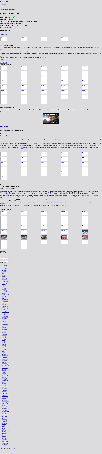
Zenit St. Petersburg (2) (5, 443)
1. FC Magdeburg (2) (4, 267)
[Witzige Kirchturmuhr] (65, 68)
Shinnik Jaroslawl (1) (4, 398)
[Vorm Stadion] (24, 227)
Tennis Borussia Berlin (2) (5, 417)
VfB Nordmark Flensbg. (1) (5, 430)
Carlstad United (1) (4, 288)
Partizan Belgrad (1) (4, 377)
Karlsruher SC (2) (4, 352)
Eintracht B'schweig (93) (5, 299)
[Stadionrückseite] (85, 159)
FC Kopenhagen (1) (4, 314)
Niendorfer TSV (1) (4, 370)
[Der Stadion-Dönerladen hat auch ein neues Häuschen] (44, 39)
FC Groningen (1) (4, 311)
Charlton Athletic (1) (4, 290)
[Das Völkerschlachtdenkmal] (44, 154)
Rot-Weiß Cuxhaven (2, 59)
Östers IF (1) (3, 374)
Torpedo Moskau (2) (4, 419)
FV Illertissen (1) (4, 331)
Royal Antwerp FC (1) (5, 388)
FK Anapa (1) (3, 322)
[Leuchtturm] (85, 92)
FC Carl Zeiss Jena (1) (5, 308)
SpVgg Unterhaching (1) (5, 403)
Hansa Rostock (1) (4, 339)
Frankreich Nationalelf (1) (5, 328)
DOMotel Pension (61, 147)
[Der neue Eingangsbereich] (4, 39)
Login (1, 447)
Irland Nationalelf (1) (4, 348)
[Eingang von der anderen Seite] (24, 39)
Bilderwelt (3, 5)
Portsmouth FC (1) (4, 379)
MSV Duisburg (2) (4, 366)
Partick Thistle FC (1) (4, 376)
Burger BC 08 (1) (4, 286)
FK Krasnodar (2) (4, 323)
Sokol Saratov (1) (4, 399)
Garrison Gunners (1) (4, 332)
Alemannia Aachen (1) (5, 272)
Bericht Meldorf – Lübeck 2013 (4, 34)
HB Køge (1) (3, 340)
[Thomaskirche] (44, 173)
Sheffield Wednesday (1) (5, 397)
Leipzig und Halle (4, 126)
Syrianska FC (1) (4, 415)
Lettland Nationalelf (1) (5, 359)
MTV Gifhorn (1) (4, 367)
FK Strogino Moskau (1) (5, 324)
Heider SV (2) (3, 341)
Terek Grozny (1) (4, 418)
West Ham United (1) (4, 440)
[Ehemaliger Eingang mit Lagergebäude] (44, 77)
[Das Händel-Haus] (24, 218)
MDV (44, 147)
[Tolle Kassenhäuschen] (4, 77)
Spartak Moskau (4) (4, 400)
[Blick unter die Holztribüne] (85, 77)
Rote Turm (55, 204)
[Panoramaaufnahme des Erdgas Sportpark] (51, 197)
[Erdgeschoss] (65, 154)
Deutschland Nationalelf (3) (5, 292)
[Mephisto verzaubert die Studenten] (85, 173)
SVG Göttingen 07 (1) (5, 414)
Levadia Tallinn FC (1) (5, 360)
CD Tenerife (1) (4, 289)
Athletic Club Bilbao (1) (5, 278)
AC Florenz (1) (4, 271)
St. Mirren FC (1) (4, 404)
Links (2, 7)
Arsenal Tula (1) (4, 276)
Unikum (22, 148)
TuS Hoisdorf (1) (4, 424)
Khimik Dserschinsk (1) (5, 355)
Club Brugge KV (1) (4, 291)
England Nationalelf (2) (5, 301)
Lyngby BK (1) (4, 362)
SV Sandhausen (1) (4, 410)
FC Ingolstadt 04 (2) (4, 313)
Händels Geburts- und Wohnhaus (10, 192)
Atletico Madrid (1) (4, 279)
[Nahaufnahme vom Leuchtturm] (44, 96)
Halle (55, 191)
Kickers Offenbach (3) (5, 356)
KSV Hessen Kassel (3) (5, 357)
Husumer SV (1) (4, 345)
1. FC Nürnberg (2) (4, 268)
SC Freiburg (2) (4, 391)
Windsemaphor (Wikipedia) (3, 62)
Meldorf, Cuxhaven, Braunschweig (7, 9)
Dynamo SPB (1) (4, 298)
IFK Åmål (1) (3, 347)
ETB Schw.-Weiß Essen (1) (5, 302)
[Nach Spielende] (4, 87)
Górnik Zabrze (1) (4, 335)
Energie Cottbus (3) (4, 300)
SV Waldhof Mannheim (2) (5, 411)
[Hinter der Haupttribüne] (24, 168)
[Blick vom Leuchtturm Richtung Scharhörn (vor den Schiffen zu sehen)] (4, 96)
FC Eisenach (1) (4, 309)
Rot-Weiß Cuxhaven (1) (5, 386)
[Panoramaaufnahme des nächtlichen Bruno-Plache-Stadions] (4, 168)
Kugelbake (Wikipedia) (3, 61)
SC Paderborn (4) (4, 392)
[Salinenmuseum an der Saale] (24, 222)
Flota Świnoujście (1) (4, 327)
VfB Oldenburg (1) (4, 431)
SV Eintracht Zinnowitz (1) (5, 408)
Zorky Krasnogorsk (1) (5, 444)
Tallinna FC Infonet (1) (5, 416)
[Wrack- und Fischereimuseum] (85, 68)
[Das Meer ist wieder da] (24, 101)
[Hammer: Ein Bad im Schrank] (24, 87)
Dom (48, 192)
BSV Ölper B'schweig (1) (5, 285)
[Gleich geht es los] (44, 82)
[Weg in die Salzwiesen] (65, 96)
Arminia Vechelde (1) (4, 275)
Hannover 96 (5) (4, 338)
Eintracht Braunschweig (3, 111)
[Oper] (65, 168)
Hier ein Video (40, 193)
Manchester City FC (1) (5, 364)
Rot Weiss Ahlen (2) (4, 385)
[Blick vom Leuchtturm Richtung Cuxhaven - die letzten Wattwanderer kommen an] (24, 96)
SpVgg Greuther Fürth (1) (5, 402)
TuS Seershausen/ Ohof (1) (5, 425)
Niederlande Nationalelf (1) (5, 369)
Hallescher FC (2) (4, 336)
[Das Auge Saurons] (65, 222)
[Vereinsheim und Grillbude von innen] (85, 73)
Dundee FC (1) (4, 295)
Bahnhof (33, 147)
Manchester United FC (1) (5, 365)
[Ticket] (65, 87)
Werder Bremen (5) (4, 439)
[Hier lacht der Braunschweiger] (4, 213)
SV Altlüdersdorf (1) (4, 406)
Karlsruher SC (2, 112)
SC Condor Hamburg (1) (5, 389)
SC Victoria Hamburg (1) (5, 394)
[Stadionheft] (44, 87)
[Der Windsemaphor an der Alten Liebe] (24, 68)
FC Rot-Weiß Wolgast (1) (5, 317)
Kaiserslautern (24, 195)
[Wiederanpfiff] (85, 82)
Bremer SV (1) (4, 284)
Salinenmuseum (68, 193)
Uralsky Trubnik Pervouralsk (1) (6, 427)
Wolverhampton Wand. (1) (5, 441)
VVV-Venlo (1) (4, 438)
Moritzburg (62, 193)
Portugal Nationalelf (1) (5, 380)
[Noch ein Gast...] (44, 241)
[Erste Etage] (85, 154)
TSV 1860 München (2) (5, 421)
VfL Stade (1, 60)
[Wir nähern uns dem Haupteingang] (44, 164)
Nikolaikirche (75, 145)
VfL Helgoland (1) (4, 433)
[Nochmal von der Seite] (24, 159)
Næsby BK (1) (4, 372)
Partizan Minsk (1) (4, 378)
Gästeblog (3, 6)
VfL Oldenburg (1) (4, 434)
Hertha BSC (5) (4, 342)
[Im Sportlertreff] (4, 82)
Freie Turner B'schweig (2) (5, 329)
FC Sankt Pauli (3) (4, 318)
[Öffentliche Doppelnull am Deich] (4, 73)
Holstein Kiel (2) (4, 344)
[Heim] (4, 241)
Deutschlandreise (4, 4)
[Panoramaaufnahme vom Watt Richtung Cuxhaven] (65, 92)
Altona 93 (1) (3, 273)
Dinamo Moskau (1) (4, 293)
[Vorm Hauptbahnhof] (85, 222)
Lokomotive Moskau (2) (5, 361)
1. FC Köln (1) (4, 266)
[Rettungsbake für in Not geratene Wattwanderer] (24, 92)
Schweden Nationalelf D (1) (5, 396)
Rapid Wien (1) (4, 383)
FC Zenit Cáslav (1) (4, 321)
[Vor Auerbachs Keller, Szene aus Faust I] (65, 173)
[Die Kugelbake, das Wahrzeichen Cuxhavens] (44, 101)
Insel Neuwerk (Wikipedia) (3, 63)
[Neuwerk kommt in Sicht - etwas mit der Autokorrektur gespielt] (44, 92)
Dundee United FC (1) (5, 296)
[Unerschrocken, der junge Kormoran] (44, 68)
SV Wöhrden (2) (4, 413)
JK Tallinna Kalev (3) (4, 351)
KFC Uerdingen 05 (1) (5, 354)
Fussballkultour (4, 1)
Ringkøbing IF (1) (4, 384)
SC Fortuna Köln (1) (4, 390)
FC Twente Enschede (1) (5, 320)
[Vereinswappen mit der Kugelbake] (44, 73)
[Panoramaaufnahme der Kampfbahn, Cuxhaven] (24, 77)
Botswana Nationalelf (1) (5, 283)
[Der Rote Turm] (65, 213)
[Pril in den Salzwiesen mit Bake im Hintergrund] (4, 101)
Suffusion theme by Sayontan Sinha (11, 448)
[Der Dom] (44, 218)
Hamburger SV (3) (4, 337)
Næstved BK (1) (4, 373)
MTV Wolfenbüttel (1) (5, 368)
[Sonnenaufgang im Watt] (85, 87)
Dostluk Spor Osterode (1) (5, 294)
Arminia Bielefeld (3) (4, 274)
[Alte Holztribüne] (65, 77)
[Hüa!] (4, 92)
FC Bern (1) (3, 307)
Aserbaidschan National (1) (5, 277)
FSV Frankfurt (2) (4, 330)
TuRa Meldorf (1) (4, 422)
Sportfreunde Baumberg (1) (5, 401)
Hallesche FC (18, 199)
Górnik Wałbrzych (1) (4, 334)
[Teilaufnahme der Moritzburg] (85, 218)
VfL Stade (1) (3, 435)
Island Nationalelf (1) (4, 349)
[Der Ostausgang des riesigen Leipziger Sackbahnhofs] (4, 154)
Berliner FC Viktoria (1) (5, 280)
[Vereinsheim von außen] (65, 73)
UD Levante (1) (4, 426)
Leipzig (58, 139)
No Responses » (2, 124)
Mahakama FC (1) (4, 363)
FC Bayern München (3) (5, 306)
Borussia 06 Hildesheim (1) (5, 281)
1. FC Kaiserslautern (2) (5, 265)
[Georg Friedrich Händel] (4, 218)
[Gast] (24, 241)
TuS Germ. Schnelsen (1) (5, 423)
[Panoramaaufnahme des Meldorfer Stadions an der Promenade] (65, 39)
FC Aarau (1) (3, 303)
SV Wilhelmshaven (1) (5, 412)
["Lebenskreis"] (65, 218)
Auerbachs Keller (80, 145)
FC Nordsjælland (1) (4, 315)
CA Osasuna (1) (4, 287)
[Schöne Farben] (24, 154)
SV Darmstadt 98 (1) (4, 407)
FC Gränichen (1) (4, 310)
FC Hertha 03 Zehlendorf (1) (5, 312)
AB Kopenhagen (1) (4, 270)
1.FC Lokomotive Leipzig (13, 143)
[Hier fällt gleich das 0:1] (85, 237)
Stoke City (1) (3, 405)
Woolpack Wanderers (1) (5, 442)
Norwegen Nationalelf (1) (5, 371)
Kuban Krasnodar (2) (4, 358)
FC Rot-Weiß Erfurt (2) (5, 316)
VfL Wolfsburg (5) (4, 436)
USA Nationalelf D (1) (5, 428)
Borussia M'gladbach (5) (5, 282)
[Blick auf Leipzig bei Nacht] (4, 159)
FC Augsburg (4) (4, 305)
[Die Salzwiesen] (85, 96)
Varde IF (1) (3, 429)
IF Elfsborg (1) (4, 346)
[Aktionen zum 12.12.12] (85, 227)
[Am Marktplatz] (85, 213)
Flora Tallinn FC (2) (4, 326)
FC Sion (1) (3, 319)
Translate (6, 262)
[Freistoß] (65, 82)
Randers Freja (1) (4, 382)
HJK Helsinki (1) (4, 343)
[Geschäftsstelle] (24, 73)
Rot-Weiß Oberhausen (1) (5, 387)
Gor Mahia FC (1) (4, 333)
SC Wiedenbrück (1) (4, 395)
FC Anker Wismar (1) (4, 304)
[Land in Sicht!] (4, 68)
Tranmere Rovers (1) (4, 420)
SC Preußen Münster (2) (5, 393)
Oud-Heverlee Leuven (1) (5, 375)
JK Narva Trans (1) (4, 350)
